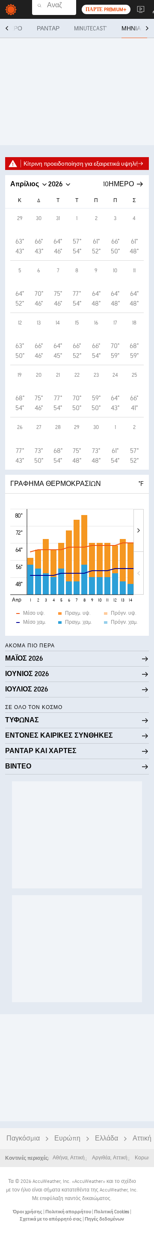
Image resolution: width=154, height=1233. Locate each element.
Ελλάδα (106, 1139)
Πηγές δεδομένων (104, 1219)
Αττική (142, 1139)
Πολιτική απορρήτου (68, 1212)
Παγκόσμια (23, 1139)
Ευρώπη (67, 1139)
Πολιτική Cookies (112, 1212)
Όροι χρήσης (28, 1212)
